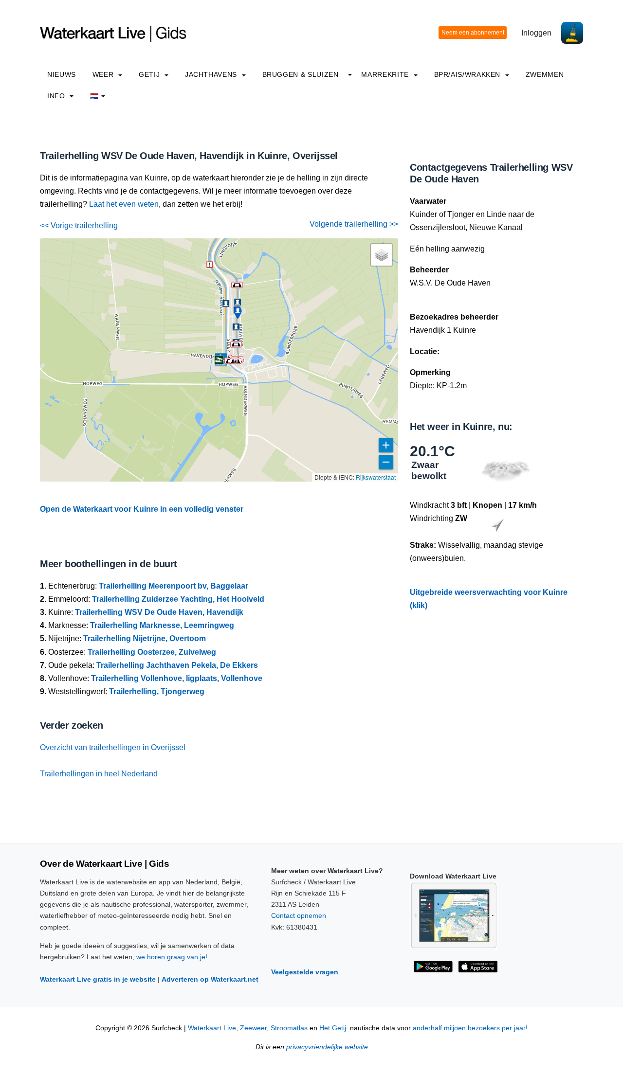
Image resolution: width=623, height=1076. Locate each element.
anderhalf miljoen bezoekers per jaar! (470, 1028)
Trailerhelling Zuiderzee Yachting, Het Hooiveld (178, 599)
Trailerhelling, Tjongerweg (156, 691)
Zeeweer (253, 1028)
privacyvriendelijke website (327, 1047)
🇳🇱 (94, 96)
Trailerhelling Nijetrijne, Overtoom (144, 638)
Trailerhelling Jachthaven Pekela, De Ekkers (177, 665)
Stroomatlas (289, 1028)
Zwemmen (545, 74)
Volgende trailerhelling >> (354, 224)
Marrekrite (386, 74)
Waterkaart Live (212, 1028)
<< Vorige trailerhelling (79, 225)
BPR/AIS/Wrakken (468, 74)
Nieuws (61, 74)
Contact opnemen (298, 915)
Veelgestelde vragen (304, 972)
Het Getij (332, 1028)
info (57, 96)
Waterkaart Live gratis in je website (98, 979)
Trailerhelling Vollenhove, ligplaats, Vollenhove (176, 678)
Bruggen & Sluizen (300, 74)
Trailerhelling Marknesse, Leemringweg (162, 625)
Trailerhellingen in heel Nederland (99, 774)
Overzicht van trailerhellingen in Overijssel (112, 747)
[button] (237, 285)
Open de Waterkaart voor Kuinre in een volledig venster (141, 509)
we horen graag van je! (171, 957)
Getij (150, 74)
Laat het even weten (124, 204)
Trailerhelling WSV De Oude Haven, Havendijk (159, 612)
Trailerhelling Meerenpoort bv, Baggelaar (173, 586)
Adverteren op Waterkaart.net (210, 979)
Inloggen (536, 33)
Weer (104, 74)
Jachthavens (212, 74)
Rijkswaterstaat (376, 477)
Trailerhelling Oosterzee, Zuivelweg (152, 652)
